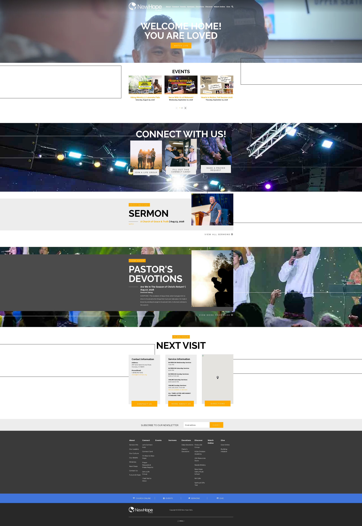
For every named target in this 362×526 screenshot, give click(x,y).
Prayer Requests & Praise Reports (147, 465)
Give (228, 7)
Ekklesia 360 (181, 521)
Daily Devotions (187, 445)
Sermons (190, 7)
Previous (176, 108)
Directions (218, 404)
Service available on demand (177, 390)
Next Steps (133, 466)
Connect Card (147, 451)
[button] (218, 377)
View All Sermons (217, 234)
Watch (131, 224)
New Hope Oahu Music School (199, 471)
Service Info (133, 445)
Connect (175, 7)
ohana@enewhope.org (139, 375)
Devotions (200, 7)
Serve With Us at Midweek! (181, 97)
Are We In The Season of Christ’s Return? (162, 286)
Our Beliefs (133, 458)
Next (185, 108)
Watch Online (219, 7)
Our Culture (134, 453)
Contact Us (144, 404)
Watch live (181, 46)
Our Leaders (134, 449)
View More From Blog (214, 315)
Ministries (132, 462)
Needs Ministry (200, 465)
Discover (209, 7)
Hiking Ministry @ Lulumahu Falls (145, 97)
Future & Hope (135, 475)
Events (183, 7)
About (168, 7)
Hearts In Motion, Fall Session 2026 (217, 97)
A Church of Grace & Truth (154, 221)
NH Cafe (198, 478)
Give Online (225, 445)
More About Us (181, 404)
